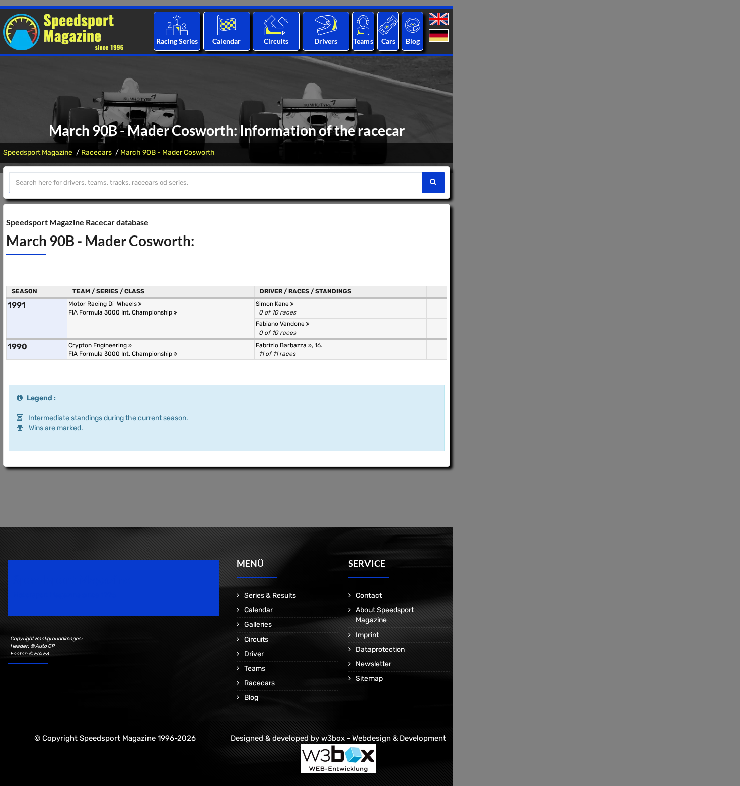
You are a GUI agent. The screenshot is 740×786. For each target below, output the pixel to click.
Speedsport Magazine (37, 152)
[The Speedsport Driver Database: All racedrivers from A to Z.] (326, 25)
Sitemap (369, 678)
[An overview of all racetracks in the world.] (276, 25)
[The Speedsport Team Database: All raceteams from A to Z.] (363, 25)
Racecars (96, 152)
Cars (388, 41)
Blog (413, 41)
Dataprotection (380, 649)
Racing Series (177, 41)
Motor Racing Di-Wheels (103, 303)
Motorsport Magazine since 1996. (65, 595)
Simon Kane (273, 303)
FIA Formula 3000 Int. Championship (121, 312)
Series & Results (270, 595)
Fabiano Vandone (281, 323)
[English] (440, 19)
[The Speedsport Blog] (412, 25)
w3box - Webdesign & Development (383, 738)
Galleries (258, 624)
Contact (369, 595)
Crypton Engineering (98, 345)
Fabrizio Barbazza (282, 345)
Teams (363, 41)
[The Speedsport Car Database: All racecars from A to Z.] (388, 25)
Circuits (276, 41)
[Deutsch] (440, 36)
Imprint (367, 635)
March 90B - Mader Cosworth (167, 152)
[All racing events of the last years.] (226, 25)
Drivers (325, 41)
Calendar (226, 41)
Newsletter (373, 664)
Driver (254, 654)
